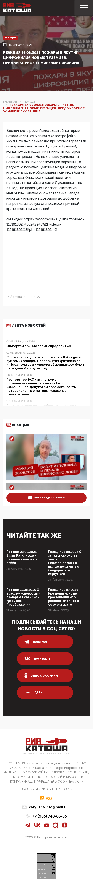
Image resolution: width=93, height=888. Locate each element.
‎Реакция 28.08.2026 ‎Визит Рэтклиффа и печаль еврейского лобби (21, 557)
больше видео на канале (49, 498)
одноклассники (44, 675)
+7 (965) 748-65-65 (50, 816)
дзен (38, 692)
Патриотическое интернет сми (46, 754)
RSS (49, 798)
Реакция (10, 37)
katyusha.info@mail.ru (48, 807)
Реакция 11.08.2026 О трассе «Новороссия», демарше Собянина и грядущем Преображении (23, 597)
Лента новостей (29, 325)
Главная (10, 101)
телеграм (39, 641)
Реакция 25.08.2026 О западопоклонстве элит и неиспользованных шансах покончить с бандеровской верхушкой (64, 563)
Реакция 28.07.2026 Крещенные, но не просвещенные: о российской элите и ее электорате (63, 597)
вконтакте (42, 658)
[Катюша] (17, 8)
